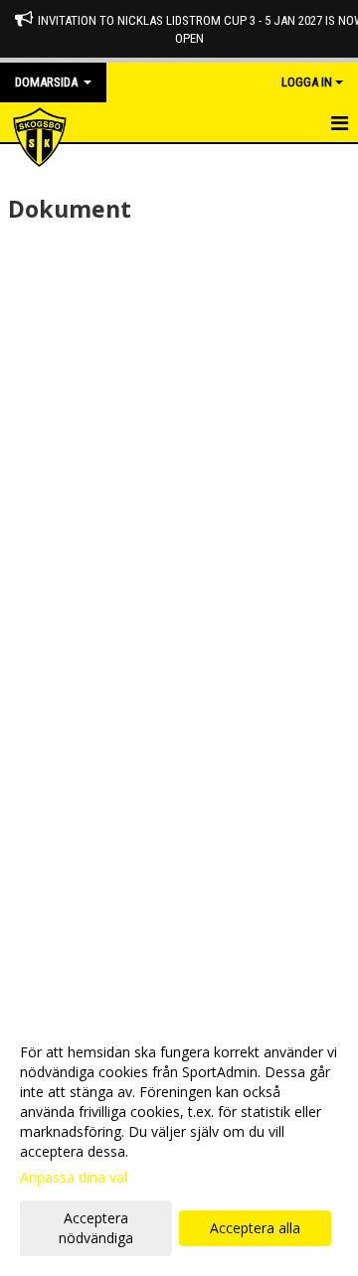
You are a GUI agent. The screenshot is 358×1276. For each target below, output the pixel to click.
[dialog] (179, 1144)
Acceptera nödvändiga (96, 1227)
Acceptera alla (255, 1227)
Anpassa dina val (73, 1178)
